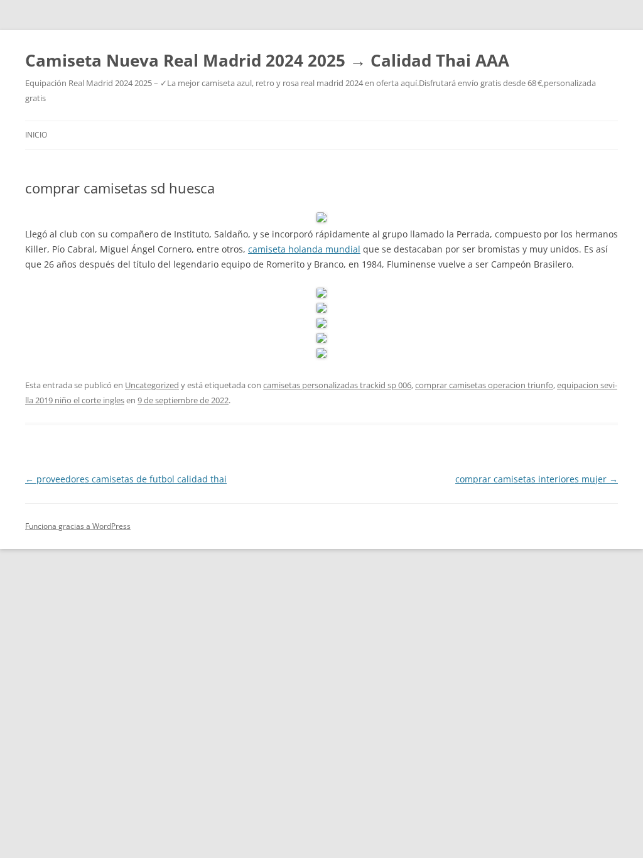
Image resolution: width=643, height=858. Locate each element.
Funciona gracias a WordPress (78, 526)
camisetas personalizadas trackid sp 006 (337, 385)
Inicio (36, 134)
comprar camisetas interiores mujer (536, 479)
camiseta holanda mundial (304, 249)
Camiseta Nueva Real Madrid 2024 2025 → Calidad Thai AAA (267, 60)
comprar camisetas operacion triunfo (484, 385)
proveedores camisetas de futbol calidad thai (126, 479)
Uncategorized (152, 385)
